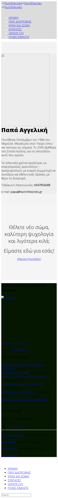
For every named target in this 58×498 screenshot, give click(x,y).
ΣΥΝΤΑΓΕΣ (15, 29)
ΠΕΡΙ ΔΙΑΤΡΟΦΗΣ (20, 21)
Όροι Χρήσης (24, 343)
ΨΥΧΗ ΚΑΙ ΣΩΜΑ (19, 25)
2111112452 (15, 426)
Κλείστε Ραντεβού (29, 259)
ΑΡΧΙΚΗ (13, 18)
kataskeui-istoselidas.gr (19, 350)
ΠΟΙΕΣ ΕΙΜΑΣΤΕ (19, 37)
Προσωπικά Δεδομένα (9, 343)
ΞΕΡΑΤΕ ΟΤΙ (16, 33)
